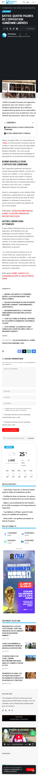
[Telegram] (27, 534)
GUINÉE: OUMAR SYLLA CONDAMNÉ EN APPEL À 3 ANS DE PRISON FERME (18, 275)
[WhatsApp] (10, 541)
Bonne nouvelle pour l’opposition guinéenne (18, 128)
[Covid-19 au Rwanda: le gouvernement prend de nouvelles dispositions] (30, 645)
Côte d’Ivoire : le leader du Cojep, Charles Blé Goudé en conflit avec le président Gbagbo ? (17, 329)
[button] (30, 769)
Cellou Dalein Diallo (20, 340)
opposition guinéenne (10, 343)
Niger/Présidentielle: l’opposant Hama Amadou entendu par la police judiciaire (17, 313)
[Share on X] (10, 28)
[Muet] (30, 744)
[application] (19, 737)
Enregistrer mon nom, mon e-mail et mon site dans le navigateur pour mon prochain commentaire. (18, 409)
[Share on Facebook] (7, 28)
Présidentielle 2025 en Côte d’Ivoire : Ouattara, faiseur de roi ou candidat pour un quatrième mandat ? (13, 630)
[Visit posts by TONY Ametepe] (4, 35)
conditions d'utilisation (10, 771)
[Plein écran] (33, 744)
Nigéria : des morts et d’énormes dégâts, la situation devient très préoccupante (16, 296)
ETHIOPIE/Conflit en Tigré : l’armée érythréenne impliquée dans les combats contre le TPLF (12, 660)
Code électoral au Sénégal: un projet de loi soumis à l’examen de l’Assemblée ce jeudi (18, 321)
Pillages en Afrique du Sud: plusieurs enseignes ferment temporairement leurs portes (18, 304)
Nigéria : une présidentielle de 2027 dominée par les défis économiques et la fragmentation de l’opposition (19, 505)
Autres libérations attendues (18, 133)
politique (6, 11)
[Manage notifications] (33, 770)
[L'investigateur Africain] (12, 2)
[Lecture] (5, 744)
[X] (6, 710)
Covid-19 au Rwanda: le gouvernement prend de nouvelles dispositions (12, 646)
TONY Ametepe (11, 34)
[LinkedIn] (27, 541)
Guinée (32, 340)
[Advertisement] (19, 58)
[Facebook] (10, 534)
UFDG (5, 143)
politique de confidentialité (11, 769)
